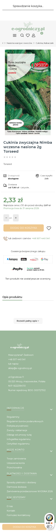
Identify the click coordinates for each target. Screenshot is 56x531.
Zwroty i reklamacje (17, 430)
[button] (28, 321)
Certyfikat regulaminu (18, 443)
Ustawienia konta (16, 463)
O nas (10, 506)
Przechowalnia (14, 467)
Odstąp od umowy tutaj (19, 434)
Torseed (7, 164)
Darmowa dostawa (16, 487)
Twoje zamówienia (16, 458)
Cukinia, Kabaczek (45, 43)
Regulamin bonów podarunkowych (25, 421)
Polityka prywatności (17, 426)
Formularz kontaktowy (18, 515)
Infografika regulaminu (18, 439)
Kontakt (11, 510)
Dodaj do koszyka (23, 227)
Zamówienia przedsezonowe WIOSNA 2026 (30, 491)
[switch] (49, 526)
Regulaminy (13, 417)
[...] (28, 92)
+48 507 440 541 (41, 238)
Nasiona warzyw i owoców (19, 43)
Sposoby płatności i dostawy (21, 482)
